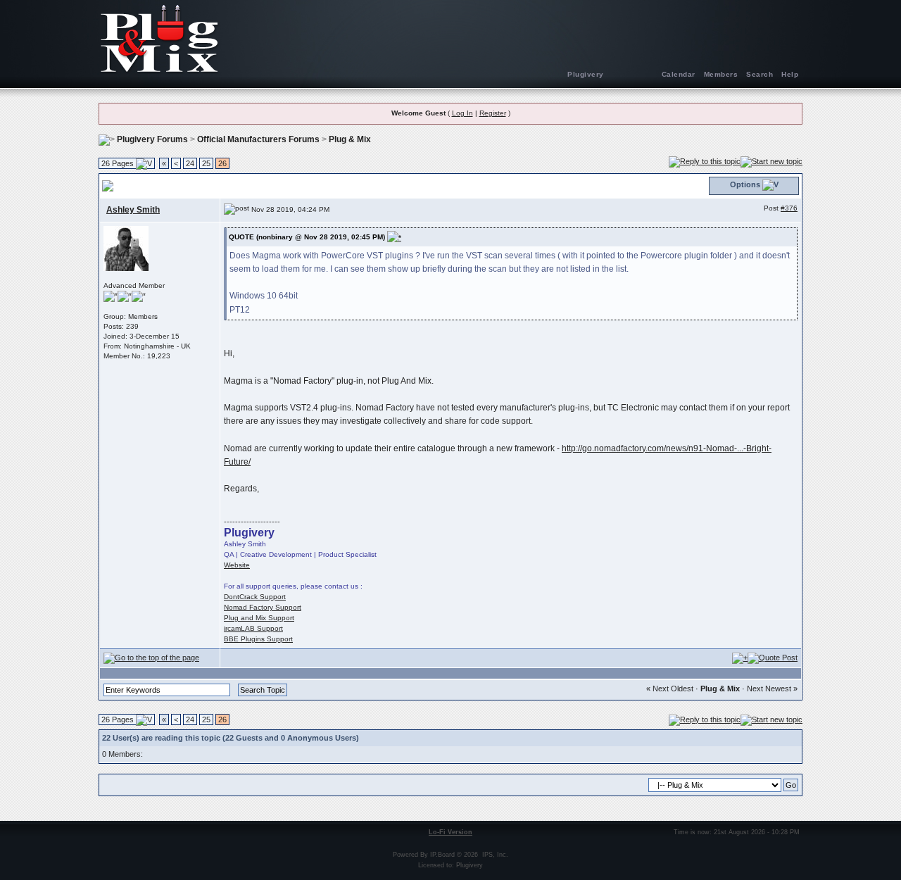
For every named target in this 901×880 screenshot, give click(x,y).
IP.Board (442, 854)
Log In (462, 113)
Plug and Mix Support (259, 618)
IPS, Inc (494, 854)
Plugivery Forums (152, 139)
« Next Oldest (669, 688)
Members (721, 74)
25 (206, 163)
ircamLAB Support (253, 628)
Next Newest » (772, 688)
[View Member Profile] (126, 247)
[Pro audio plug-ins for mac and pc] (450, 39)
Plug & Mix (350, 139)
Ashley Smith (133, 210)
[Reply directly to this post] (773, 657)
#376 (789, 208)
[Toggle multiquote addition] (740, 657)
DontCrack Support (255, 597)
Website (237, 565)
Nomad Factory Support (262, 607)
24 (190, 163)
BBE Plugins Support (258, 639)
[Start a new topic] (771, 161)
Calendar (678, 74)
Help (789, 74)
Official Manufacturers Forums (258, 139)
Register (492, 113)
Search (759, 74)
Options (745, 184)
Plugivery (585, 74)
